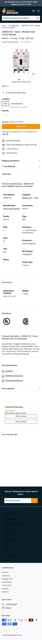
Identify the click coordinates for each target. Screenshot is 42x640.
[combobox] (21, 18)
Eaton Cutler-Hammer (10, 42)
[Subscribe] (34, 500)
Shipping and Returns (10, 161)
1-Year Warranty (8, 166)
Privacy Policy (7, 585)
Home (4, 25)
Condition (6, 99)
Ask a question (8, 388)
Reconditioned (17, 104)
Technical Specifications (14, 380)
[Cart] (33, 11)
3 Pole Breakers (14, 25)
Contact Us (6, 576)
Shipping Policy (7, 579)
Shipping (5, 122)
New (5, 104)
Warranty (5, 589)
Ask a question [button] (21, 422)
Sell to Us (5, 592)
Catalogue (8, 371)
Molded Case (27, 198)
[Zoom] (33, 74)
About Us (5, 572)
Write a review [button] (21, 416)
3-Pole (35, 198)
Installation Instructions (14, 376)
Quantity (5, 111)
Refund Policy (7, 582)
